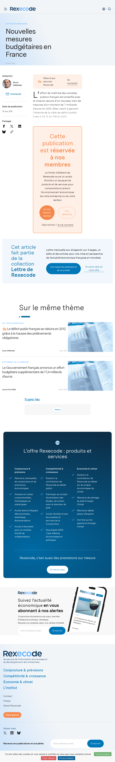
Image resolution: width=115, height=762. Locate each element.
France (58, 409)
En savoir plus (57, 569)
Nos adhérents (67, 213)
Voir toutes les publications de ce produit (63, 269)
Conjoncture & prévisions (23, 670)
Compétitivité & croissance (24, 676)
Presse (7, 701)
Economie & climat (18, 682)
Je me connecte (65, 225)
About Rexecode (12, 705)
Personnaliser (66, 758)
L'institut (10, 688)
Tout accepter (102, 754)
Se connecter (72, 82)
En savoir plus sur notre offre (94, 268)
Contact (7, 696)
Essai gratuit (12, 715)
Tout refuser (48, 758)
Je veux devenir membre (47, 212)
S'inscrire (57, 630)
